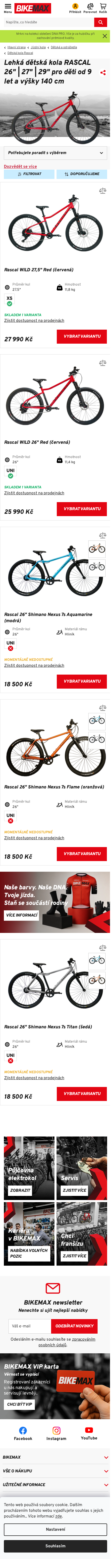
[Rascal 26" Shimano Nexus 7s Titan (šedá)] (97, 568)
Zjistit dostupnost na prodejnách (34, 320)
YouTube (89, 1438)
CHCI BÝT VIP (19, 1404)
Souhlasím (55, 1546)
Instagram (56, 1439)
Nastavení (55, 1529)
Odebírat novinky (74, 1326)
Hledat (100, 22)
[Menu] (8, 9)
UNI (10, 471)
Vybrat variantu (82, 336)
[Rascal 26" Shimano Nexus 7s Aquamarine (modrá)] (97, 721)
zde (58, 1516)
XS (9, 299)
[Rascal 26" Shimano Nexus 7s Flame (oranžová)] (97, 549)
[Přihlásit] (75, 9)
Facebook (23, 1439)
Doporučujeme (84, 174)
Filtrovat (32, 174)
